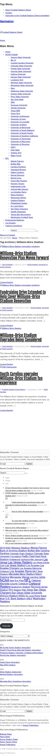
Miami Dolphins (17, 195)
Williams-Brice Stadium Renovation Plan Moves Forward (24, 255)
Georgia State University (21, 71)
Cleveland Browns (18, 169)
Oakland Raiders (18, 200)
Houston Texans (17, 184)
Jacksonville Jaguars (19, 189)
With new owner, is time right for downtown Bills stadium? (27, 530)
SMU (13, 102)
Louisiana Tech (17, 80)
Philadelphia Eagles (19, 203)
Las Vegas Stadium (15, 565)
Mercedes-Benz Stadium (22, 574)
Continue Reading (6, 282)
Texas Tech (15, 113)
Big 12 (13, 60)
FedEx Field (28, 556)
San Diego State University (26, 592)
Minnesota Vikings (18, 198)
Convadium (15, 556)
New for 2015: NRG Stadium (16, 527)
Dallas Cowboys (17, 172)
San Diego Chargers (19, 209)
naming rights (37, 577)
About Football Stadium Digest (18, 10)
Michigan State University (21, 83)
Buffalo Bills (15, 164)
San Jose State (17, 99)
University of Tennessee (21, 139)
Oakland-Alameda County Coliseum (20, 582)
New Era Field (17, 580)
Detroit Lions (16, 178)
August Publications (31, 725)
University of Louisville (20, 122)
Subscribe (6, 626)
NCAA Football (11, 54)
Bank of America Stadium (13, 550)
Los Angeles (10, 223)
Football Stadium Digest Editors (13, 389)
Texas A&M (15, 111)
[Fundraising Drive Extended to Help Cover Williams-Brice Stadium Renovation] (20, 285)
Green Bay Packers (19, 181)
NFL (7, 158)
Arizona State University (21, 57)
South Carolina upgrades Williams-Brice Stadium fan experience (21, 378)
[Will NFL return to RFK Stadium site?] (16, 493)
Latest (7, 477)
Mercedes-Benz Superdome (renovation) (15, 681)
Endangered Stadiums (14, 220)
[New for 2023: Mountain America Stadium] (8, 511)
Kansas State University (21, 77)
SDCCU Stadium (9, 595)
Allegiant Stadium (20, 547)
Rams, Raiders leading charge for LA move (21, 535)
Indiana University (18, 74)
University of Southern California (24, 136)
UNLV (13, 147)
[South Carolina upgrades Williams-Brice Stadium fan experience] (8, 367)
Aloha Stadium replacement (10, 671)
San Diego (27, 589)
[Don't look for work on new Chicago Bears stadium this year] (17, 488)
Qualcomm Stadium (21, 586)
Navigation (7, 21)
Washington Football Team (22, 217)
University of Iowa (18, 119)
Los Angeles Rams (18, 192)
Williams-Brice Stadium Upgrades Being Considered (21, 337)
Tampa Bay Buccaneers (21, 214)
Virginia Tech (16, 153)
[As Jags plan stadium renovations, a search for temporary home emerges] (8, 520)
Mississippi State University (22, 85)
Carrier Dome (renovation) (10, 662)
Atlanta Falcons (17, 161)
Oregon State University (21, 94)
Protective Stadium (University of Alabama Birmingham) (21, 652)
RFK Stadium (15, 589)
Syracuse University (19, 105)
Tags (7, 483)
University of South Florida (22, 133)
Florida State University (20, 68)
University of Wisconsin (20, 141)
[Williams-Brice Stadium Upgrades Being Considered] (10, 328)
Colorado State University (21, 66)
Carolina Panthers (18, 167)
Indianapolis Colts (18, 186)
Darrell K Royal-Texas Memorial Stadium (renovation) (20, 650)
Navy (13, 88)
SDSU (22, 595)
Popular (7, 480)
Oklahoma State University (22, 91)
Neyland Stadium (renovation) (11, 674)
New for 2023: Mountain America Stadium (27, 511)
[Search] (26, 473)
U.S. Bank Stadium (15, 598)
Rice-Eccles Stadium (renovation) (13, 655)
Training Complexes (13, 226)
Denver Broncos (17, 175)
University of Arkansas (20, 116)
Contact (8, 13)
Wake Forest (16, 155)
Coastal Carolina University (22, 63)
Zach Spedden (7, 264)
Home (7, 52)
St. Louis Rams (17, 206)
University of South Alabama (22, 130)
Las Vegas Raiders (20, 562)
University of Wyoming (20, 144)
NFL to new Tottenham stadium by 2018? (20, 543)
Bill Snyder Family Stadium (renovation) (15, 647)
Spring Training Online (8, 742)
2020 (8, 547)
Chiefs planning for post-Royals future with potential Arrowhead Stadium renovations (24, 503)
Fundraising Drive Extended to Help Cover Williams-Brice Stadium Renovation (23, 296)
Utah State (15, 150)
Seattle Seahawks (18, 212)
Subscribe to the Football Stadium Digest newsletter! (27, 15)
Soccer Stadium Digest (9, 739)
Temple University (18, 108)
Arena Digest (5, 736)
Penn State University (20, 97)
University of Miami (19, 125)
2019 (2, 547)
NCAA (4, 579)
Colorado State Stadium (21, 553)
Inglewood (14, 559)
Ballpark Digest (6, 734)
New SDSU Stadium (8, 665)
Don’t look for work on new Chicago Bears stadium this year (27, 489)
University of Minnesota (20, 127)
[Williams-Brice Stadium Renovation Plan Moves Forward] (20, 246)
